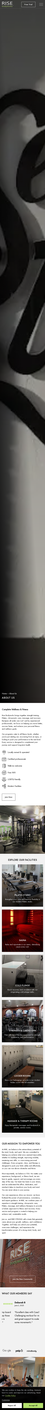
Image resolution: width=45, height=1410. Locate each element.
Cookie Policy (10, 1395)
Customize (6, 1400)
